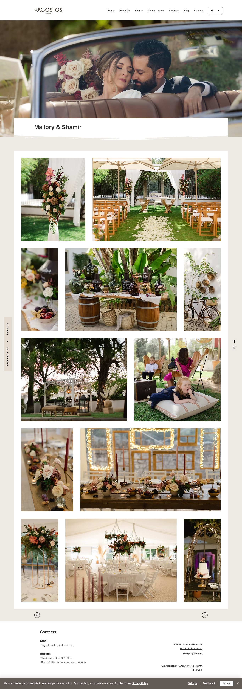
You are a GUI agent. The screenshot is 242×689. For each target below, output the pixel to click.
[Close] (238, 683)
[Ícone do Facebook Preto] (234, 341)
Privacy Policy (140, 683)
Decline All (209, 683)
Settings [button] (192, 683)
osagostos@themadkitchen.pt (56, 645)
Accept (226, 683)
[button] (155, 10)
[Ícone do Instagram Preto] (234, 347)
